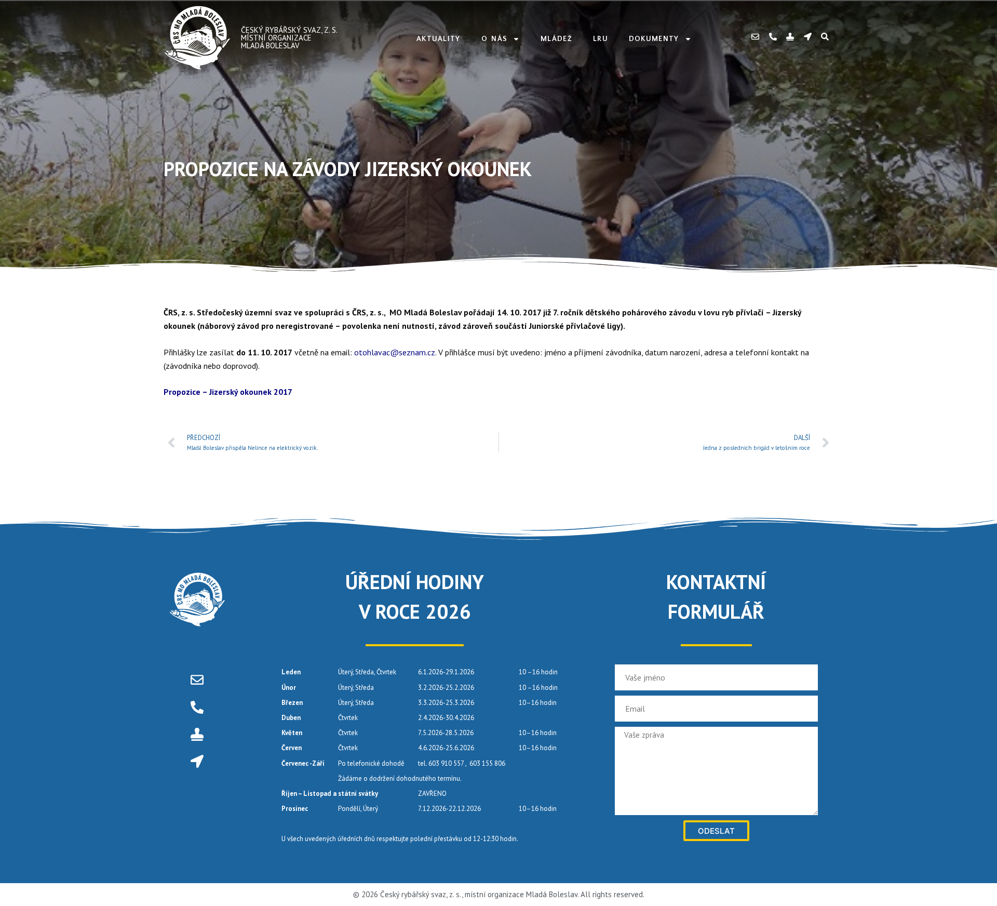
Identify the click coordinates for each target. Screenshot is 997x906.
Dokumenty (654, 39)
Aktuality (438, 39)
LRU (600, 39)
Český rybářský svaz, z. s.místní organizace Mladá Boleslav (289, 37)
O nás (494, 39)
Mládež (556, 39)
